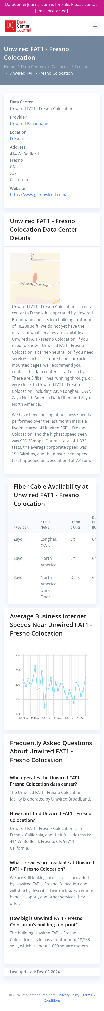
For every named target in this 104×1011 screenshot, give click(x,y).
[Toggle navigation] (94, 25)
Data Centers (33, 66)
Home (9, 66)
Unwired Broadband (29, 123)
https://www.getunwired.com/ (38, 195)
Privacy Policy (69, 995)
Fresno (81, 66)
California (60, 66)
